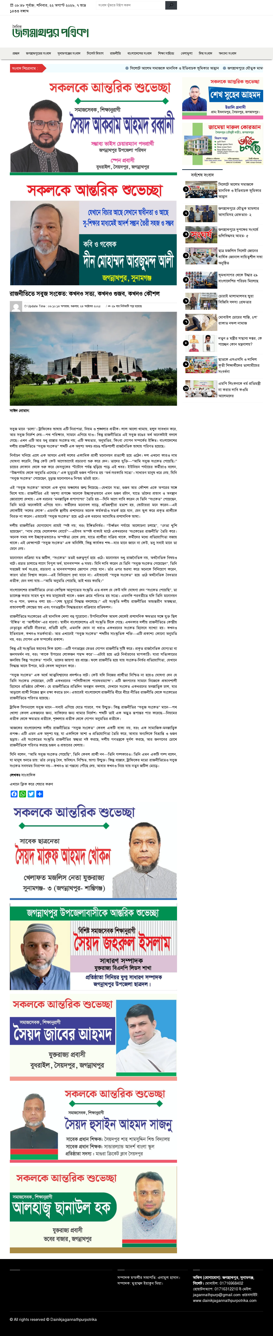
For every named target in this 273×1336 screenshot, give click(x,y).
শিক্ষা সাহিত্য (166, 53)
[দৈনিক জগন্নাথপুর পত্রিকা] (50, 30)
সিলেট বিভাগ (95, 53)
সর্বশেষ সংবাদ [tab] (202, 175)
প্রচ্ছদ (16, 53)
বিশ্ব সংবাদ (205, 53)
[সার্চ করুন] (171, 5)
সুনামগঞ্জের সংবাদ (69, 53)
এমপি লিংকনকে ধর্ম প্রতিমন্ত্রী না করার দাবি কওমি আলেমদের (239, 389)
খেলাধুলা (186, 53)
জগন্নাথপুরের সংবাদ (38, 53)
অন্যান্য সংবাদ (227, 53)
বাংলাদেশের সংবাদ (140, 53)
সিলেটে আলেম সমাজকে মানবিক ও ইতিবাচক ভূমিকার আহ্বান (145, 68)
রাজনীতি (115, 53)
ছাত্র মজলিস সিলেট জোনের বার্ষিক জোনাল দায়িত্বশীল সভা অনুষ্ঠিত (240, 256)
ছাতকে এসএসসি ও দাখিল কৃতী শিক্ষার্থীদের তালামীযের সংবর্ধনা (239, 365)
